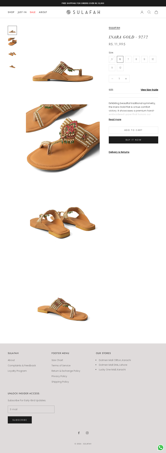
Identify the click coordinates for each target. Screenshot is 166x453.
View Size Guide (149, 89)
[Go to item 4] (12, 65)
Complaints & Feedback (22, 365)
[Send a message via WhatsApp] (160, 447)
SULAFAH (114, 28)
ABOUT (43, 12)
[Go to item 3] (12, 53)
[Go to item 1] (12, 30)
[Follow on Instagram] (87, 432)
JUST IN (22, 12)
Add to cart (133, 130)
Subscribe (19, 420)
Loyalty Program (17, 370)
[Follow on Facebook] (78, 432)
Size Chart (57, 360)
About (11, 360)
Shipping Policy (60, 381)
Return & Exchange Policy (66, 370)
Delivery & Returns (119, 152)
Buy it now (133, 139)
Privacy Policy (59, 376)
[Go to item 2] (12, 42)
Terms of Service (61, 365)
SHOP (11, 12)
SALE (33, 12)
